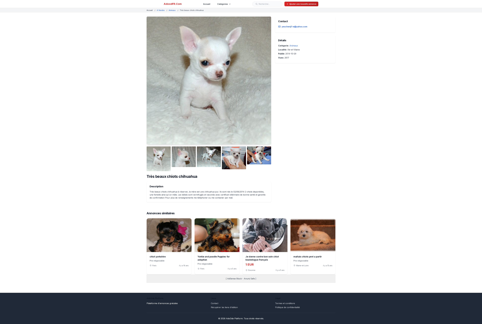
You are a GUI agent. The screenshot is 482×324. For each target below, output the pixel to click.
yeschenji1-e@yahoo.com (294, 26)
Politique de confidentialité (287, 307)
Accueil (206, 4)
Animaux (172, 10)
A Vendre (161, 10)
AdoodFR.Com (173, 3)
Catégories (222, 4)
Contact (214, 303)
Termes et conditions (285, 303)
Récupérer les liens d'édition (224, 307)
